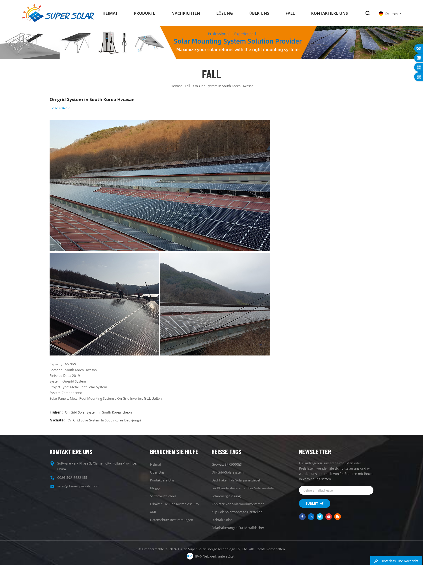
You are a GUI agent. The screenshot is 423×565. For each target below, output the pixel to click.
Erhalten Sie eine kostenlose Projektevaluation (176, 504)
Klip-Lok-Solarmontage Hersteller (237, 512)
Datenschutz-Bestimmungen (171, 520)
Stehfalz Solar (222, 520)
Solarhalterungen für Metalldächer (238, 527)
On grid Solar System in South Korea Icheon (98, 412)
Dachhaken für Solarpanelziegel (236, 480)
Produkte (144, 13)
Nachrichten (185, 13)
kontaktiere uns (329, 13)
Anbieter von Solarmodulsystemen (238, 504)
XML (153, 512)
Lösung (224, 13)
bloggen (156, 488)
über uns (259, 13)
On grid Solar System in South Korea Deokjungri (104, 420)
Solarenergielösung (226, 496)
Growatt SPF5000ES (227, 464)
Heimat (110, 13)
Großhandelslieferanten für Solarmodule (243, 488)
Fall (290, 13)
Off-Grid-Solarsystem (228, 472)
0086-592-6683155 (72, 477)
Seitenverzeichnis (163, 496)
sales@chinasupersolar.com (78, 486)
